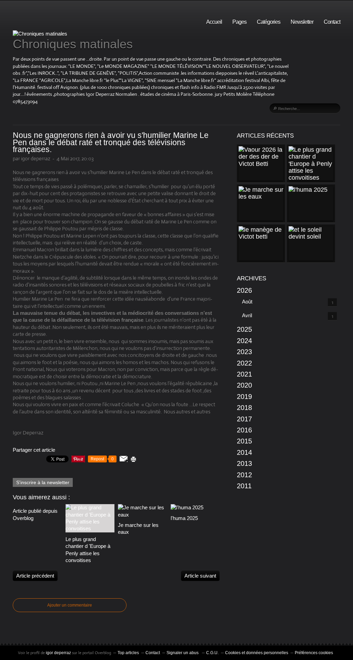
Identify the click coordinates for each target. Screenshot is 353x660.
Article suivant (200, 576)
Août (247, 301)
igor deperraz (58, 652)
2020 (244, 385)
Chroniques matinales (73, 44)
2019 (244, 396)
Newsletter (302, 22)
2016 (244, 430)
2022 (244, 363)
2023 (244, 352)
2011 (244, 486)
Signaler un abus (183, 652)
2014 (244, 452)
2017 (244, 419)
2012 (244, 475)
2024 (244, 340)
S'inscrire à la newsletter (42, 482)
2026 (244, 290)
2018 (244, 407)
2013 (244, 463)
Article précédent (35, 576)
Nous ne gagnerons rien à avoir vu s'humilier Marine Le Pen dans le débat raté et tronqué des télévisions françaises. (111, 142)
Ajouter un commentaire (69, 605)
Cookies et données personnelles (256, 652)
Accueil (214, 22)
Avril (247, 315)
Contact (332, 22)
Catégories (268, 22)
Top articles (128, 652)
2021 (244, 374)
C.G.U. (212, 652)
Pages (239, 22)
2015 (244, 441)
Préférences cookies (314, 652)
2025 (244, 329)
